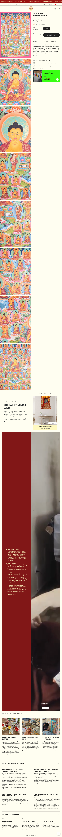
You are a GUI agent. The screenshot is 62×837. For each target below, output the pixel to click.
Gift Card (51, 4)
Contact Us (10, 4)
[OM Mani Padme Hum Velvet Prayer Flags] (37, 76)
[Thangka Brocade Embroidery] (45, 410)
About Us (4, 4)
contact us (51, 825)
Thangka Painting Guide (14, 763)
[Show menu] (3, 8)
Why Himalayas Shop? (13, 714)
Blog (19, 4)
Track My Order (30, 4)
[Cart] (59, 8)
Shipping (35, 21)
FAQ (16, 4)
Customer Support (12, 814)
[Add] (57, 79)
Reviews (24, 4)
